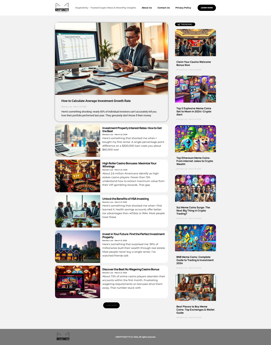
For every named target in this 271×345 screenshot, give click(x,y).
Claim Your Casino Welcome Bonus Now (193, 63)
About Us (147, 7)
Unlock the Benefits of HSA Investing (125, 199)
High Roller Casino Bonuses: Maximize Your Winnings (129, 164)
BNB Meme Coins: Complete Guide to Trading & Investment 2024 (195, 260)
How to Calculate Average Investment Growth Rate (96, 101)
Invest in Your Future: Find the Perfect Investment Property (133, 235)
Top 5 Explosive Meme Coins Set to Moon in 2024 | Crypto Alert (193, 111)
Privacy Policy (183, 7)
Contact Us (164, 7)
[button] (111, 305)
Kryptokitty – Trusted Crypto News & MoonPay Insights (105, 7)
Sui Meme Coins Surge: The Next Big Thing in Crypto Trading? (193, 210)
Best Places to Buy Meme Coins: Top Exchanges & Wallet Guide (195, 309)
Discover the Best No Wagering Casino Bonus (130, 269)
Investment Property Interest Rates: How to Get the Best (132, 129)
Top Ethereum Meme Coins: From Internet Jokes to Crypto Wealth (194, 161)
